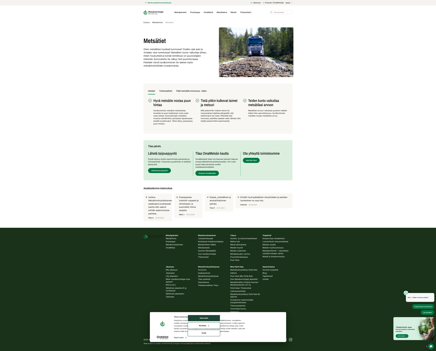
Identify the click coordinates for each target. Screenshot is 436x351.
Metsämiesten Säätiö (207, 244)
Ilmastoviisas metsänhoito (274, 238)
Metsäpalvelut (180, 12)
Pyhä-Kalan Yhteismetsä (240, 288)
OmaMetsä (208, 12)
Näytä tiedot (179, 337)
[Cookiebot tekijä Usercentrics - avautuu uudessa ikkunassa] (162, 337)
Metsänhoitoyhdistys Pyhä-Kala (243, 270)
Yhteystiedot (245, 12)
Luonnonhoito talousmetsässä (275, 241)
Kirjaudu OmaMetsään (274, 2)
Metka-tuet (235, 241)
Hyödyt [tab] (151, 91)
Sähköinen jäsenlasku (175, 294)
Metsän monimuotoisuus (273, 248)
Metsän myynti (236, 248)
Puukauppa (195, 12)
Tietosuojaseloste (237, 305)
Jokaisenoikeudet (205, 238)
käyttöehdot (200, 343)
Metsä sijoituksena (238, 244)
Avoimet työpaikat (270, 270)
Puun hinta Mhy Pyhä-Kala (241, 276)
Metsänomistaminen (174, 244)
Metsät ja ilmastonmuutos (274, 256)
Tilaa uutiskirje (204, 279)
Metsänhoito (171, 238)
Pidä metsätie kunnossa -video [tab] (191, 91)
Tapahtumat (268, 276)
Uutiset (266, 279)
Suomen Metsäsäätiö (207, 251)
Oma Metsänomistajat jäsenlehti (244, 279)
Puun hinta (234, 260)
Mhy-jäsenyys (172, 270)
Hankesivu (234, 312)
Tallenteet (170, 297)
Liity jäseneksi (172, 276)
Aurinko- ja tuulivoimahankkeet (243, 238)
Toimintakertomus (238, 309)
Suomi (288, 3)
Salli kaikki (204, 318)
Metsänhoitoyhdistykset (208, 276)
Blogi (265, 273)
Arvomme (202, 270)
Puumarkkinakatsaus (239, 257)
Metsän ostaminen (238, 251)
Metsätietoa (222, 12)
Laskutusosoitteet (238, 291)
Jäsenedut (170, 273)
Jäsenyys (257, 2)
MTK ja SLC (171, 285)
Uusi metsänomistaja (207, 254)
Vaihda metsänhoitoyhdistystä (159, 3)
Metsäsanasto (204, 248)
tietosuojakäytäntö (187, 343)
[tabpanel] (218, 113)
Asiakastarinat (204, 273)
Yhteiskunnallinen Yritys (208, 285)
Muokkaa (202, 325)
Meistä (233, 12)
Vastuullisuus (203, 282)
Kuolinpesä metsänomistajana (210, 241)
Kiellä (204, 333)
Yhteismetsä (203, 257)
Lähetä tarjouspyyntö (159, 170)
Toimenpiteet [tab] (165, 91)
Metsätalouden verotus (240, 254)
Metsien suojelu (269, 244)
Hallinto (233, 273)
